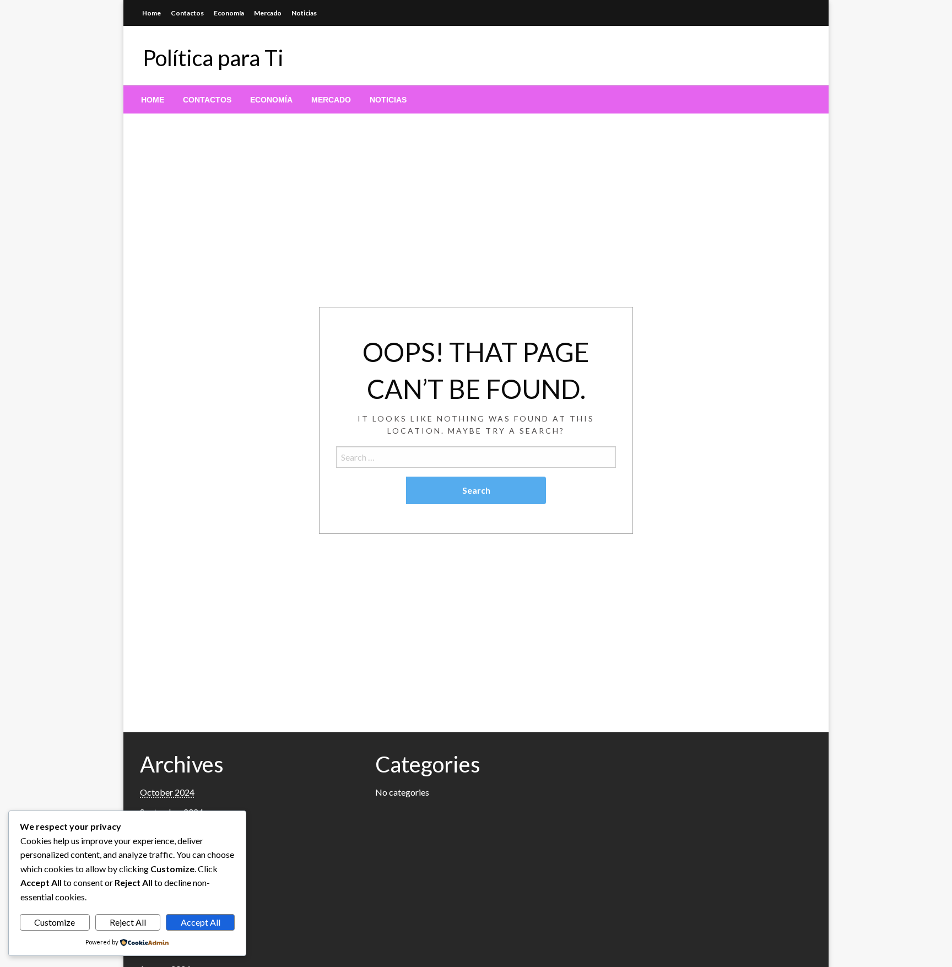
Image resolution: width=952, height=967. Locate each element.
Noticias (304, 13)
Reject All (128, 922)
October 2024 (167, 792)
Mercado (268, 13)
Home (151, 13)
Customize (54, 922)
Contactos (187, 13)
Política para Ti (213, 58)
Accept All (200, 922)
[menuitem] (153, 100)
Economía (229, 13)
